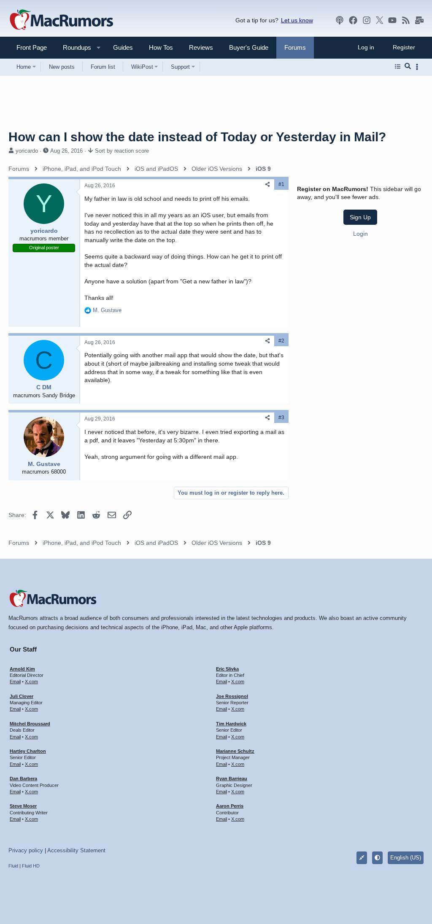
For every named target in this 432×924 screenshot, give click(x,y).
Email (15, 681)
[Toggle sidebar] (418, 66)
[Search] (407, 66)
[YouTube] (392, 20)
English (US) (405, 857)
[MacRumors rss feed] (406, 20)
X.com (31, 681)
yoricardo (27, 151)
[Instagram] (366, 20)
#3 (281, 417)
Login (360, 233)
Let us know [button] (297, 20)
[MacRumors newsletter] (419, 20)
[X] (379, 20)
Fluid (13, 865)
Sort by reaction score (122, 151)
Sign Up (360, 217)
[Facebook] (353, 20)
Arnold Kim (22, 668)
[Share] (267, 184)
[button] (73, 47)
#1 (281, 184)
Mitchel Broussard (30, 723)
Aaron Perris (229, 805)
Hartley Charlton (28, 751)
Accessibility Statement (76, 850)
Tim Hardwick (231, 723)
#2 (281, 341)
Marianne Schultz (235, 751)
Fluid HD (31, 865)
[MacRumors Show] (339, 20)
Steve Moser (23, 805)
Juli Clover (21, 696)
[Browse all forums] (397, 66)
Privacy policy (25, 850)
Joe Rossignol (232, 696)
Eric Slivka (227, 668)
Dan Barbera (23, 778)
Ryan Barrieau (231, 778)
